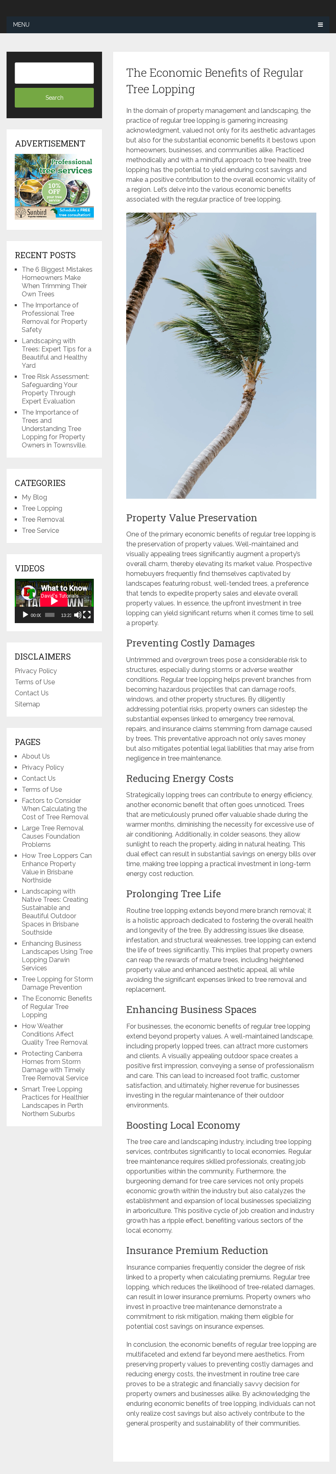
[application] (54, 601)
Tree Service (40, 530)
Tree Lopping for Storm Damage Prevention (57, 983)
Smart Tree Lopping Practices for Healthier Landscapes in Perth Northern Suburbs (55, 1101)
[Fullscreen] (87, 615)
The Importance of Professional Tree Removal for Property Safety (54, 317)
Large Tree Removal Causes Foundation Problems (53, 836)
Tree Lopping (42, 508)
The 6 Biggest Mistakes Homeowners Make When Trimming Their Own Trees (57, 282)
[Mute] (78, 615)
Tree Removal (43, 519)
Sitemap (27, 704)
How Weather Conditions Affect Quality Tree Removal (55, 1034)
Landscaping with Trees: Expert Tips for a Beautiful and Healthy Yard (56, 353)
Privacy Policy (36, 671)
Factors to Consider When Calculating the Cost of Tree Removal (55, 809)
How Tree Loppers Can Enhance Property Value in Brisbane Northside (57, 868)
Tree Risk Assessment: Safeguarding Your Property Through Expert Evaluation (55, 389)
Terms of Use (35, 682)
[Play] (25, 615)
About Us (36, 756)
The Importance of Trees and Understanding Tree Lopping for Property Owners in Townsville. (54, 428)
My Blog (34, 497)
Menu (21, 24)
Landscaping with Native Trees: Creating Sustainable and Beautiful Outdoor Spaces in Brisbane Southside (55, 911)
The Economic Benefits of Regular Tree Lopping (57, 1007)
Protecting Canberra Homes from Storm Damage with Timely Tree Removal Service (55, 1066)
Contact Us (32, 693)
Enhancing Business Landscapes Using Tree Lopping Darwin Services (57, 956)
